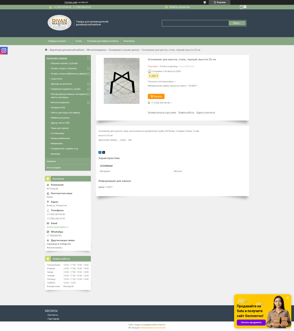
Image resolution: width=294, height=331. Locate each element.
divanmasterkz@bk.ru (57, 227)
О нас (79, 41)
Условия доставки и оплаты (102, 41)
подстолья (56, 78)
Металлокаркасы (96, 50)
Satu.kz (162, 325)
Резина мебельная (60, 138)
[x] (103, 153)
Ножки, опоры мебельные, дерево (69, 73)
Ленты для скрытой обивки (65, 112)
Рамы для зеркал (60, 128)
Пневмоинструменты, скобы (66, 89)
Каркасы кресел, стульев (64, 63)
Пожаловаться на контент (153, 328)
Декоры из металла (61, 84)
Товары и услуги (57, 41)
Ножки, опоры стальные (64, 68)
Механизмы (57, 143)
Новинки (51, 161)
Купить (158, 96)
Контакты (129, 41)
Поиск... (237, 23)
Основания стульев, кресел (124, 50)
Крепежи (55, 154)
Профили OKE (58, 107)
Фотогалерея (54, 167)
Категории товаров (57, 58)
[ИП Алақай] (59, 23)
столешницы (57, 133)
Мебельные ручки (60, 117)
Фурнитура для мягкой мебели (67, 50)
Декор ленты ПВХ (60, 123)
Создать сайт (70, 2)
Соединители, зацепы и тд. (64, 148)
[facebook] (100, 153)
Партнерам (53, 319)
